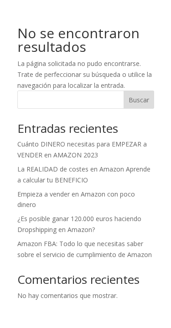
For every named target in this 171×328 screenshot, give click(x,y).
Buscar (139, 100)
